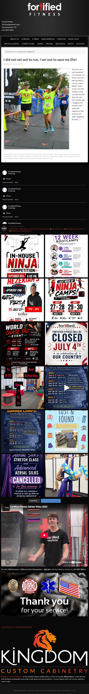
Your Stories (75, 154)
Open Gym (61, 39)
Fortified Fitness (44, 9)
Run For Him (31, 158)
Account (80, 44)
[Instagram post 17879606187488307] (22, 343)
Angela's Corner (19, 154)
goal (44, 156)
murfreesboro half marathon (14, 158)
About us (14, 39)
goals (33, 154)
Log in (74, 690)
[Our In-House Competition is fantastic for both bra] (22, 256)
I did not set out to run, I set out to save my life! (40, 59)
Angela (20, 64)
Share (16, 182)
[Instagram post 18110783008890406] (22, 300)
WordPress (66, 690)
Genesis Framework (54, 690)
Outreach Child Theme (35, 690)
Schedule (25, 39)
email (3, 572)
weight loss (47, 158)
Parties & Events (11, 44)
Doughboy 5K (36, 156)
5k (17, 156)
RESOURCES (60, 44)
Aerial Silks (73, 39)
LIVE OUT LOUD (41, 154)
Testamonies (58, 154)
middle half (63, 156)
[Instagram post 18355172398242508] (22, 475)
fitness (27, 154)
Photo (8, 179)
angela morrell (25, 156)
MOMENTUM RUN (73, 156)
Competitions (28, 44)
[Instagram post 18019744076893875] (66, 387)
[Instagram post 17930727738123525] (66, 256)
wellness (67, 154)
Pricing (49, 44)
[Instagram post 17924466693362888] (66, 343)
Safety (71, 44)
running (50, 154)
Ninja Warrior (47, 39)
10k (14, 156)
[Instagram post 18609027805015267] (66, 300)
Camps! (40, 44)
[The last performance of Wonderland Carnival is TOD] (66, 475)
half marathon (52, 156)
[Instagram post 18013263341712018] (22, 431)
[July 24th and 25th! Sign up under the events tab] (22, 387)
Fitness (35, 39)
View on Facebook (7, 182)
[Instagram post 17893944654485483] (66, 431)
